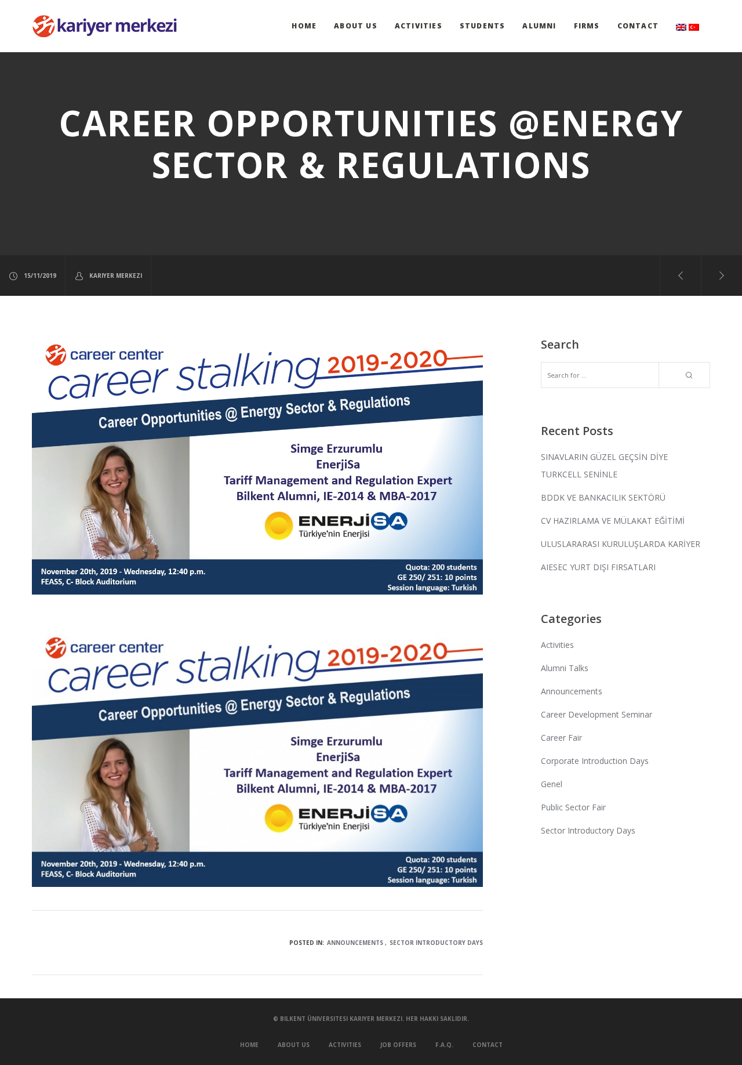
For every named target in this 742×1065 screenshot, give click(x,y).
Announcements (355, 943)
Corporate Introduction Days (595, 760)
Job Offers (398, 1045)
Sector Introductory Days (436, 943)
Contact (638, 26)
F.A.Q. (444, 1045)
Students (482, 26)
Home (304, 26)
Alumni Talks (564, 667)
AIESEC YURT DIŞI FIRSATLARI (598, 567)
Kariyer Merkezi (115, 275)
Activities (418, 26)
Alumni (539, 26)
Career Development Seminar (596, 714)
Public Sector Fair (573, 807)
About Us (355, 26)
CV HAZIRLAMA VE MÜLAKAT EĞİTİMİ (613, 520)
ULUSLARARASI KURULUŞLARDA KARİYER (620, 543)
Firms (587, 26)
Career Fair (561, 737)
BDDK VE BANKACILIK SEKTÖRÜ (603, 497)
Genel (551, 783)
